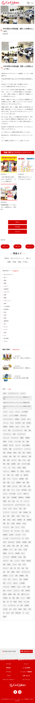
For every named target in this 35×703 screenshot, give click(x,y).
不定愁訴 (5, 598)
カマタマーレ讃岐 (26, 464)
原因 (25, 486)
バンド (4, 605)
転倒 (12, 527)
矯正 (21, 508)
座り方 (7, 613)
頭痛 (10, 456)
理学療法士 (21, 497)
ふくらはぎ (5, 538)
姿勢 (5, 304)
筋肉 (4, 486)
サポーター (5, 561)
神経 (8, 475)
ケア (5, 336)
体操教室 (6, 289)
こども (27, 613)
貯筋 (4, 590)
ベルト (10, 549)
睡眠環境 (13, 471)
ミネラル (14, 564)
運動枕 (21, 438)
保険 (18, 546)
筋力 (9, 501)
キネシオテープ (14, 438)
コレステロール (11, 605)
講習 (8, 460)
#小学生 (25, 262)
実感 (4, 490)
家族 (20, 460)
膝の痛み (19, 523)
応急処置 (27, 605)
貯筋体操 (6, 309)
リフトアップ (6, 557)
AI (23, 613)
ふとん (12, 482)
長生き (8, 520)
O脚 (18, 594)
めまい (13, 468)
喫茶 (9, 430)
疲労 (30, 609)
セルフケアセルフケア (20, 505)
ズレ (9, 468)
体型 (20, 564)
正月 (19, 568)
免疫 (4, 479)
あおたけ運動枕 (26, 445)
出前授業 (26, 579)
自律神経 (24, 542)
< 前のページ (5, 246)
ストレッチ (5, 423)
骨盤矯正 (27, 438)
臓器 (18, 598)
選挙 (13, 546)
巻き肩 (23, 561)
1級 (24, 520)
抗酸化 (12, 572)
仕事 (21, 579)
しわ (18, 501)
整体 (28, 441)
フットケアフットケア (15, 538)
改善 (20, 453)
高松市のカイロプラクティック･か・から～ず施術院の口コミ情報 (16, 398)
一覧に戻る (17, 246)
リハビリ (19, 494)
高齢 (14, 594)
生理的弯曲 (13, 557)
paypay (17, 427)
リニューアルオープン (17, 430)
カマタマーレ (6, 531)
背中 (22, 546)
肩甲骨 (22, 471)
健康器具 (6, 321)
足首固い (29, 453)
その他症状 (7, 306)
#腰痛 (9, 262)
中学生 (23, 516)
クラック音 (16, 531)
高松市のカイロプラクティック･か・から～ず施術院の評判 (16, 402)
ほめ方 (4, 542)
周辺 (11, 568)
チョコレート (16, 590)
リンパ (4, 468)
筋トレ (23, 553)
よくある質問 (24, 412)
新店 (4, 583)
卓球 (12, 613)
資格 (29, 460)
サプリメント (7, 301)
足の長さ (28, 471)
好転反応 (29, 561)
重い (8, 523)
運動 (5, 298)
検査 (4, 523)
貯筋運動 (28, 497)
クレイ (4, 430)
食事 (8, 490)
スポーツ (6, 286)
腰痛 (5, 280)
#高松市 (6, 258)
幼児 (4, 546)
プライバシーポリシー (8, 419)
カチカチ (9, 590)
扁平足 (8, 546)
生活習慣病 (13, 497)
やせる (24, 564)
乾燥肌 (8, 564)
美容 (5, 312)
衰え (4, 572)
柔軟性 (14, 453)
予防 (5, 315)
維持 (4, 497)
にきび (9, 508)
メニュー (11, 412)
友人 (12, 475)
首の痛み (29, 423)
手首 (11, 561)
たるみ (4, 508)
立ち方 (26, 538)
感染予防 (26, 475)
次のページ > (30, 246)
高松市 (4, 393)
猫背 (21, 486)
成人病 (27, 531)
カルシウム (14, 486)
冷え (5, 324)
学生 (27, 568)
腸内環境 (22, 479)
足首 (24, 453)
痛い (30, 490)
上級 (15, 549)
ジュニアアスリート (17, 449)
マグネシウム (6, 587)
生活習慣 (5, 445)
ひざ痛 (25, 549)
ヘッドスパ (16, 561)
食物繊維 (22, 576)
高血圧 (15, 602)
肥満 (4, 520)
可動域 (8, 486)
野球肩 (4, 594)
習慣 (14, 456)
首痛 (27, 576)
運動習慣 (29, 520)
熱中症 (20, 602)
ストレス (11, 576)
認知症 (20, 609)
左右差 (12, 523)
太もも (18, 587)
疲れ (4, 516)
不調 (30, 456)
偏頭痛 (9, 594)
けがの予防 (17, 423)
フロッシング (6, 438)
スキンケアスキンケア (8, 505)
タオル (11, 423)
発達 (24, 557)
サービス (5, 412)
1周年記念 (11, 427)
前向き (13, 520)
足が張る (5, 449)
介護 (23, 568)
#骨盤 (14, 262)
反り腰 (19, 557)
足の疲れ (11, 535)
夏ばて (25, 609)
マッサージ (10, 553)
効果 (29, 486)
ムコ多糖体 (22, 583)
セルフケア (7, 292)
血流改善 (17, 553)
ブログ (4, 579)
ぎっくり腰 (26, 602)
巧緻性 (12, 516)
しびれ (24, 587)
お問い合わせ (23, 415)
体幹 (23, 590)
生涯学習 (18, 542)
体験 (4, 460)
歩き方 (14, 609)
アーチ (5, 330)
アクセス (5, 415)
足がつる (11, 445)
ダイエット (5, 568)
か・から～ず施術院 (13, 415)
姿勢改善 (5, 427)
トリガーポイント (7, 434)
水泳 (10, 609)
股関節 (28, 598)
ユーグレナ (14, 479)
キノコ (12, 490)
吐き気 (19, 468)
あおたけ (15, 583)
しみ (28, 505)
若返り (18, 572)
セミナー (17, 527)
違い (23, 441)
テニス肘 (10, 441)
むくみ (5, 327)
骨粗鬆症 (13, 587)
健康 (8, 482)
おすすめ (23, 419)
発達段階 (5, 549)
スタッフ (17, 412)
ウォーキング (6, 527)
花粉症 (4, 617)
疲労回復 (6, 338)
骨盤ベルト (26, 494)
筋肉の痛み (18, 613)
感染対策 (5, 576)
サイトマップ (26, 679)
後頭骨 (24, 468)
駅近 (4, 602)
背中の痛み (24, 490)
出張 (23, 423)
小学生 (18, 516)
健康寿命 (19, 482)
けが (23, 531)
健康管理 (20, 520)
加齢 (29, 587)
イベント (23, 598)
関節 (28, 482)
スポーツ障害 (12, 494)
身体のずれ (24, 456)
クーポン (23, 427)
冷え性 (24, 523)
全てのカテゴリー (8, 275)
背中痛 (26, 546)
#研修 (19, 262)
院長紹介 (17, 419)
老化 (8, 572)
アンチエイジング (26, 572)
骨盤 (4, 240)
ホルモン (15, 508)
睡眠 (5, 283)
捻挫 (22, 605)
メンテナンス (27, 449)
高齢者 (4, 501)
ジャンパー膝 (17, 441)
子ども (5, 341)
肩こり (5, 277)
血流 (13, 501)
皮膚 (13, 598)
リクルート (14, 579)
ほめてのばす (11, 542)
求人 (9, 579)
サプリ (8, 479)
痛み (8, 516)
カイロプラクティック (13, 393)
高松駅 (17, 475)
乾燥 (4, 564)
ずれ (19, 456)
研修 (2, 240)
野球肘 (4, 441)
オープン (9, 583)
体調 (16, 576)
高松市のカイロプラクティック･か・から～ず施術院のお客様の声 (16, 407)
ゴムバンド (17, 445)
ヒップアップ (6, 512)
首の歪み (5, 456)
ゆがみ (20, 549)
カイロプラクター (21, 434)
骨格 (20, 512)
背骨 (4, 464)
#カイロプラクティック (17, 258)
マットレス (26, 501)
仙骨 (25, 508)
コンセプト (22, 393)
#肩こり (28, 258)
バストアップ (14, 512)
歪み (8, 497)
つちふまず (17, 535)
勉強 (30, 542)
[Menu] (32, 3)
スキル (24, 460)
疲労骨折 (28, 590)
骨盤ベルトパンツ (25, 594)
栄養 (5, 295)
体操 (4, 482)
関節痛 (4, 553)
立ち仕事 (5, 609)
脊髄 (30, 430)
